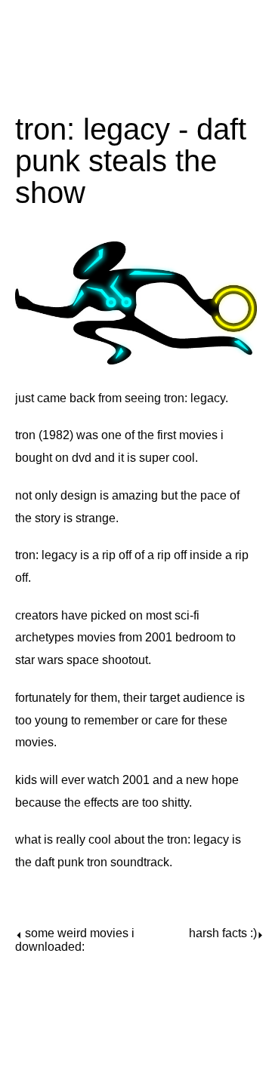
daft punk (59, 862)
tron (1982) (44, 435)
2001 (136, 779)
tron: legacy (194, 398)
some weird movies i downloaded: (74, 940)
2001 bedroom (184, 637)
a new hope (207, 779)
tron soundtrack (128, 862)
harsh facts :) (223, 933)
